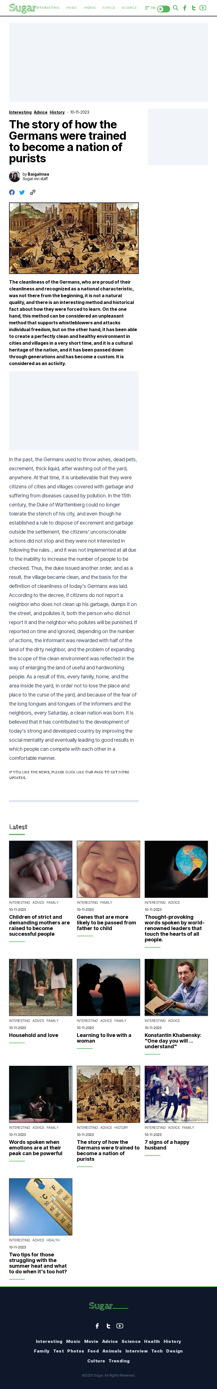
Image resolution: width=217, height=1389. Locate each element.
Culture (96, 1361)
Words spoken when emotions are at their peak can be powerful (35, 1147)
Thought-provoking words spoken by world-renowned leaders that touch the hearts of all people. (175, 928)
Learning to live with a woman (104, 1038)
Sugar (100, 1306)
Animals (112, 1351)
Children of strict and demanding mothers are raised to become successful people (39, 925)
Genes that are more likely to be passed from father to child (106, 922)
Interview (136, 1351)
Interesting (48, 8)
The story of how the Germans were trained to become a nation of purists (108, 1150)
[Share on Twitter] (22, 192)
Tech (157, 1351)
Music (71, 8)
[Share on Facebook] (12, 192)
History (121, 1127)
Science (129, 8)
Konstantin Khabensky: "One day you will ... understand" (173, 1040)
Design (174, 1351)
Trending (119, 1361)
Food (93, 1351)
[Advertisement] (108, 62)
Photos (75, 1351)
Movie (90, 8)
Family (52, 902)
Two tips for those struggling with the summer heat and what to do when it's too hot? (38, 1263)
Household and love (33, 1035)
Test (58, 1351)
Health (53, 1240)
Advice (108, 8)
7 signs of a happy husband (167, 1145)
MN (153, 8)
